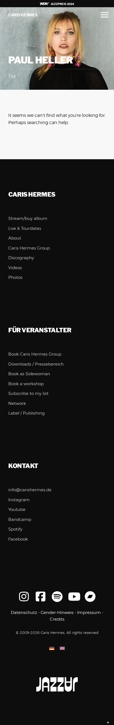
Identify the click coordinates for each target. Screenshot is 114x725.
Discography (21, 257)
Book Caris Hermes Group (34, 354)
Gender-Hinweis (57, 612)
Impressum (89, 612)
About (14, 238)
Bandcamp (19, 519)
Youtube (16, 509)
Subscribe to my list (28, 393)
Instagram (19, 499)
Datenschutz (24, 612)
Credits (57, 619)
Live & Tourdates (24, 228)
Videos (15, 267)
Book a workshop (26, 383)
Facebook (18, 539)
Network (17, 403)
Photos (15, 277)
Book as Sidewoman (29, 373)
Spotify (15, 529)
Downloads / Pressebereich (36, 364)
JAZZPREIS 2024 (62, 4)
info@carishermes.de (29, 489)
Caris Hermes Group (29, 248)
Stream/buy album (27, 218)
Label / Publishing (26, 413)
